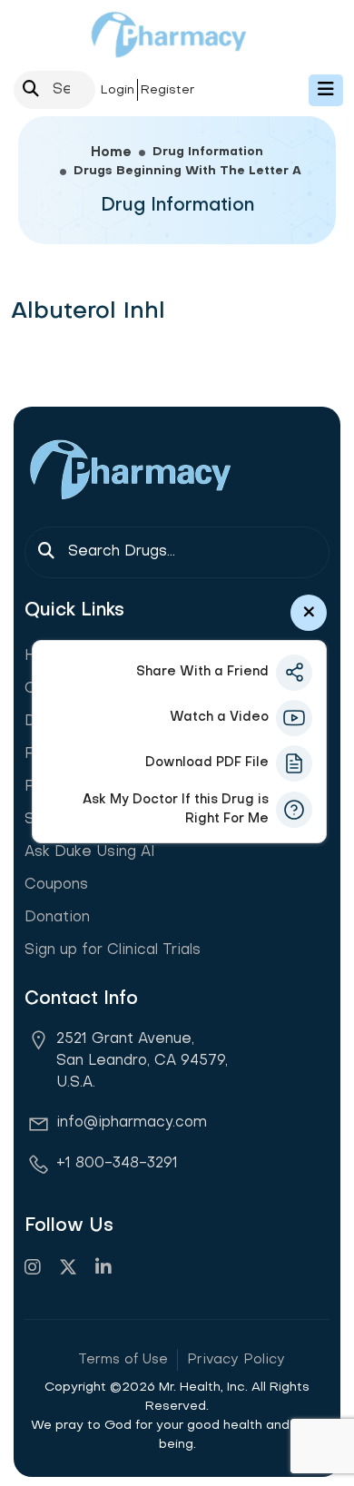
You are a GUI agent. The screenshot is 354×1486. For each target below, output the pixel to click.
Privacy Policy (236, 1359)
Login (117, 90)
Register (167, 90)
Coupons (56, 885)
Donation (57, 917)
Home (111, 153)
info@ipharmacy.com (131, 1123)
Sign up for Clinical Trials (113, 950)
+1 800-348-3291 (117, 1163)
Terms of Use (123, 1359)
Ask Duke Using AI (90, 852)
